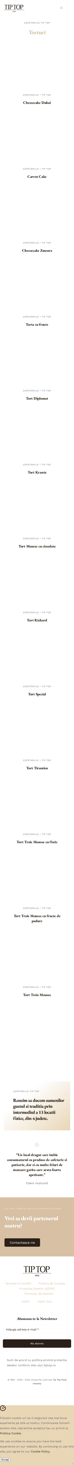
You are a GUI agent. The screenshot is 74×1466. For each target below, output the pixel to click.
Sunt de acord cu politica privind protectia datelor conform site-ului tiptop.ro (37, 1362)
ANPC (26, 1301)
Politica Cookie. (11, 1433)
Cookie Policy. (40, 1451)
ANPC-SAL (45, 1301)
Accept (5, 1459)
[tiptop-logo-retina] (14, 4)
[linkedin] (45, 1392)
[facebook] (37, 1392)
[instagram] (29, 1392)
